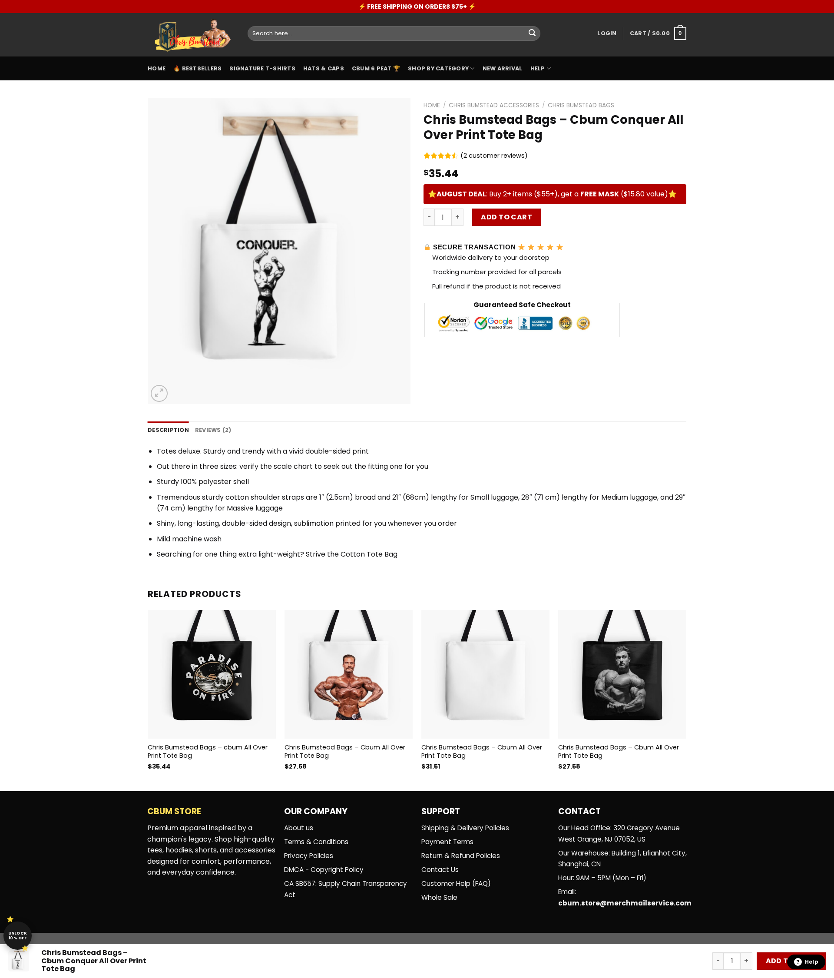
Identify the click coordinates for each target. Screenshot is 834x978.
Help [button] (811, 961)
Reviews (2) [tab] (213, 430)
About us (298, 827)
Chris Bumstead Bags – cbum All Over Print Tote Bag (208, 751)
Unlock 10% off (17, 936)
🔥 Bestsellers (197, 68)
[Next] (685, 697)
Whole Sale (439, 897)
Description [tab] (168, 430)
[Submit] (532, 33)
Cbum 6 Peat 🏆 (376, 68)
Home (156, 68)
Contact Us (440, 869)
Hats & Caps (323, 68)
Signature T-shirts (262, 68)
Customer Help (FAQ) (456, 883)
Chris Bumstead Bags (581, 105)
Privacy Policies (308, 855)
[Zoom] (159, 393)
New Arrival (503, 68)
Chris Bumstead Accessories (494, 105)
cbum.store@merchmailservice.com (625, 903)
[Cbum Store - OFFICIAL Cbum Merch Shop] (191, 35)
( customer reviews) (494, 156)
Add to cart (506, 217)
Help (537, 68)
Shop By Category (438, 68)
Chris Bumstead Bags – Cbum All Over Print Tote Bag (345, 751)
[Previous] (148, 697)
